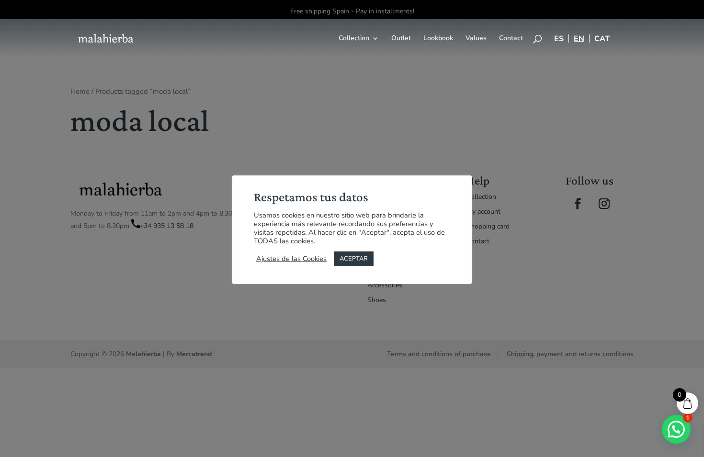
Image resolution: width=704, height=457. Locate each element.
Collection (354, 39)
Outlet (401, 39)
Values (476, 39)
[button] (676, 429)
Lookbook (438, 39)
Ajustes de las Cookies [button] (291, 258)
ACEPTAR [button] (354, 258)
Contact (511, 39)
